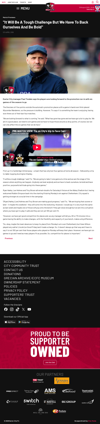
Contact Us (13, 270)
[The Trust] (38, 380)
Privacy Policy (16, 290)
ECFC (4, 2)
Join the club (13, 2)
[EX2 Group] (68, 401)
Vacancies (12, 299)
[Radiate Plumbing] (59, 411)
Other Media (92, 421)
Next (91, 238)
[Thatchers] (87, 391)
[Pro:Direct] (12, 391)
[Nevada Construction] (61, 380)
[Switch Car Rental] (31, 401)
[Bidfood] (68, 391)
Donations (12, 274)
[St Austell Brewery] (50, 401)
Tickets (23, 2)
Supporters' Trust (19, 294)
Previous (9, 238)
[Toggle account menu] (92, 2)
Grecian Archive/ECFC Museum (29, 278)
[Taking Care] (31, 391)
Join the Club (50, 362)
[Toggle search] (97, 2)
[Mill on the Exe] (40, 411)
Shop (30, 2)
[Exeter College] (87, 401)
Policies (10, 286)
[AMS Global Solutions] (50, 391)
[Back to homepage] (50, 7)
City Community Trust (21, 265)
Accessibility (15, 261)
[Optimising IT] (12, 401)
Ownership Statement (22, 282)
